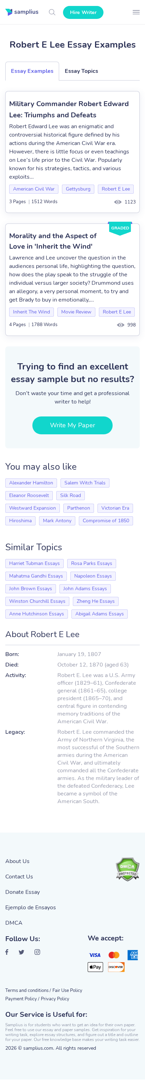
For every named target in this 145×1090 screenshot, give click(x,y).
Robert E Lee (116, 189)
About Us (17, 861)
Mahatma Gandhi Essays (36, 576)
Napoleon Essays (93, 576)
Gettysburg (78, 189)
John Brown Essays (30, 588)
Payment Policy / (22, 999)
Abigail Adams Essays (99, 613)
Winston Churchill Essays (37, 601)
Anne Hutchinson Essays (36, 613)
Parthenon (78, 508)
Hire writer (83, 12)
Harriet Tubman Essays (34, 563)
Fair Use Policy (67, 990)
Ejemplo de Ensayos (30, 907)
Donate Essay (22, 892)
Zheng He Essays (96, 601)
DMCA (14, 923)
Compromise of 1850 (106, 520)
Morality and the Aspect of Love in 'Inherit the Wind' (52, 241)
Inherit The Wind (31, 312)
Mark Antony (57, 520)
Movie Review (76, 312)
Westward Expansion (32, 508)
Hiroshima (20, 520)
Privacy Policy (55, 999)
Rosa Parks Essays (91, 563)
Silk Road (70, 495)
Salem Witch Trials (85, 483)
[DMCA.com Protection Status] (127, 869)
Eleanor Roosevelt (29, 495)
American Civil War (34, 189)
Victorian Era (115, 508)
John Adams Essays (85, 588)
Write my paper (72, 425)
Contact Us (19, 877)
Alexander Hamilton (31, 483)
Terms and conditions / (28, 990)
